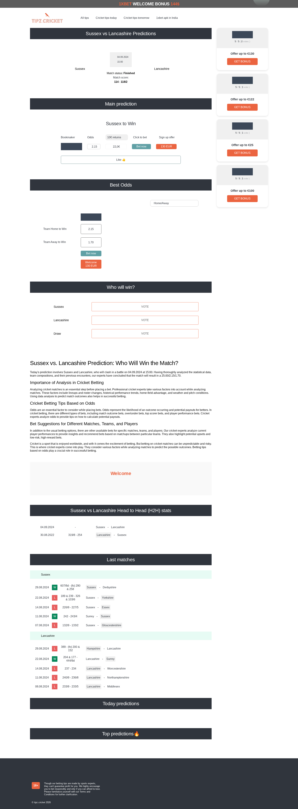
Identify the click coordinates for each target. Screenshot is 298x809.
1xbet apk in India (167, 17)
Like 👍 (121, 159)
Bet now (141, 146)
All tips (85, 17)
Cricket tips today (106, 17)
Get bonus (242, 61)
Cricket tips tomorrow (136, 17)
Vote (145, 306)
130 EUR (166, 146)
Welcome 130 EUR (91, 264)
